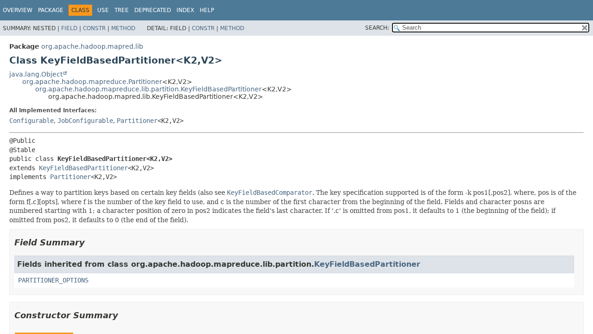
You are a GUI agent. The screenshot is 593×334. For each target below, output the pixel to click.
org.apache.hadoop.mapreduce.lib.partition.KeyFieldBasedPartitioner (148, 89)
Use (103, 10)
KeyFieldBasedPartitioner (83, 168)
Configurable (31, 120)
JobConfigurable (85, 120)
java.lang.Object (36, 74)
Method (123, 28)
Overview (17, 10)
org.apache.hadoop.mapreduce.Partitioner (92, 81)
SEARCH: (377, 28)
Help (207, 10)
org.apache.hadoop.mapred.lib (92, 46)
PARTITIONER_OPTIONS (53, 280)
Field (69, 28)
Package (50, 10)
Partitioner (137, 120)
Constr (94, 28)
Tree (121, 10)
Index (185, 10)
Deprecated (152, 10)
